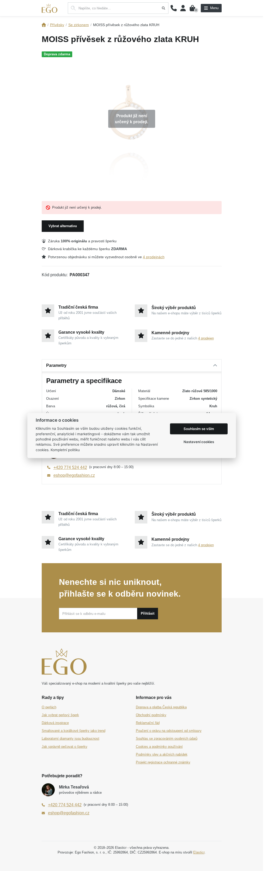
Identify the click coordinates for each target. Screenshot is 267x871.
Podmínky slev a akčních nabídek (161, 754)
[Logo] (49, 8)
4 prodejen (206, 338)
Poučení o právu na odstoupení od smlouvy (169, 731)
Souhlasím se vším (199, 429)
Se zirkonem (78, 25)
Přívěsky (57, 25)
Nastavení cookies (199, 442)
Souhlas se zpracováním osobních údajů (166, 738)
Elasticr (198, 852)
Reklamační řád (148, 723)
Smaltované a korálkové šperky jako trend (73, 731)
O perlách (49, 707)
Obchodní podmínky (151, 715)
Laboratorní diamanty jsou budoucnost (70, 738)
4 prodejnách (154, 257)
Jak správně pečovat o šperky (64, 747)
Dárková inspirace (55, 723)
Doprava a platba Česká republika (161, 707)
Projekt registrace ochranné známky (163, 762)
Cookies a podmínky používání (159, 747)
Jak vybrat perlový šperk (60, 715)
